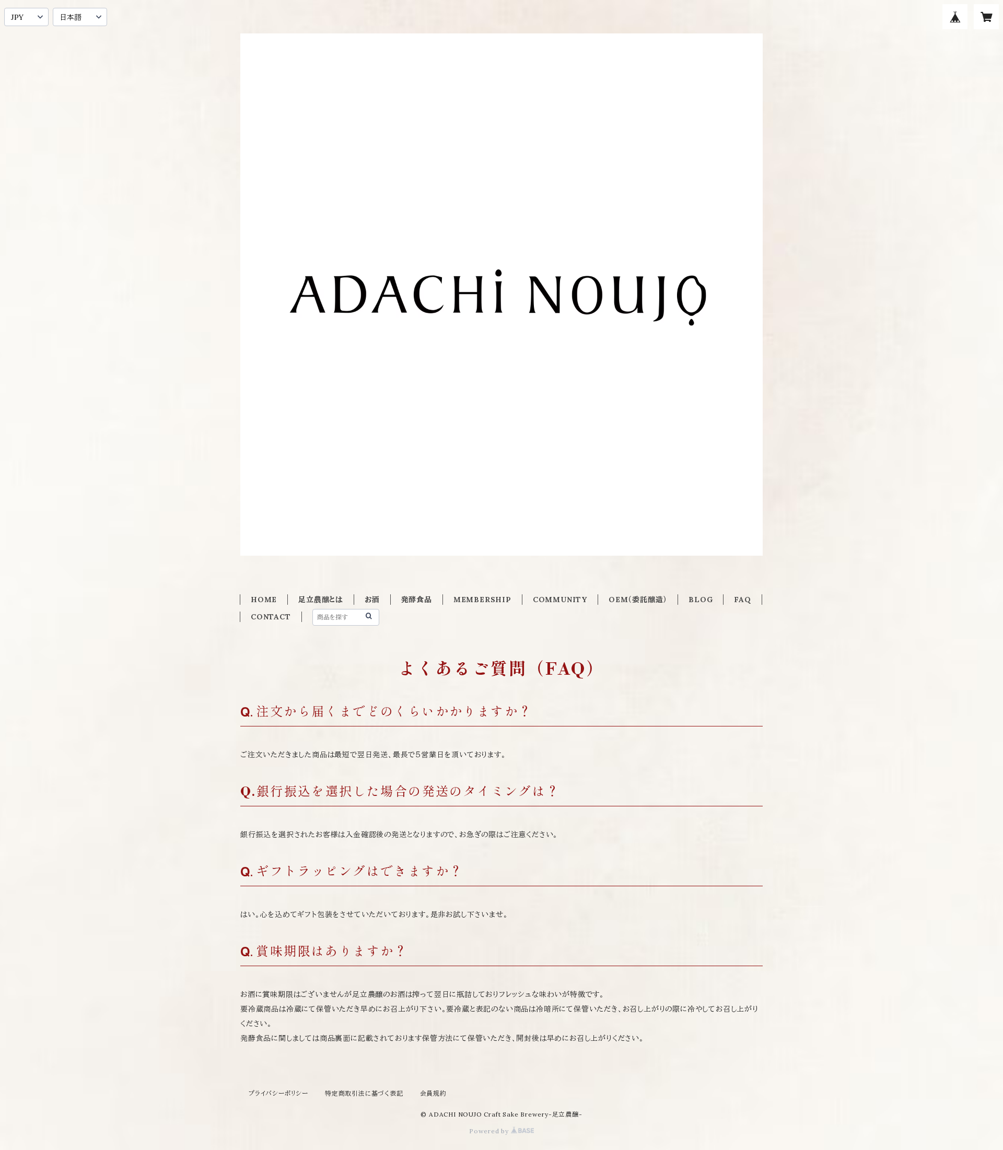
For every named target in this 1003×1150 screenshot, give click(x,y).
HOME (264, 599)
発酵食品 (416, 599)
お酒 (372, 599)
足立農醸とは (320, 599)
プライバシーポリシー (278, 1093)
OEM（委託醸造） (638, 599)
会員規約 (433, 1093)
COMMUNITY (560, 599)
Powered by (490, 1131)
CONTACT (271, 616)
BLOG (701, 599)
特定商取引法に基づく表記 (364, 1093)
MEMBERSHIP (482, 599)
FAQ (742, 599)
